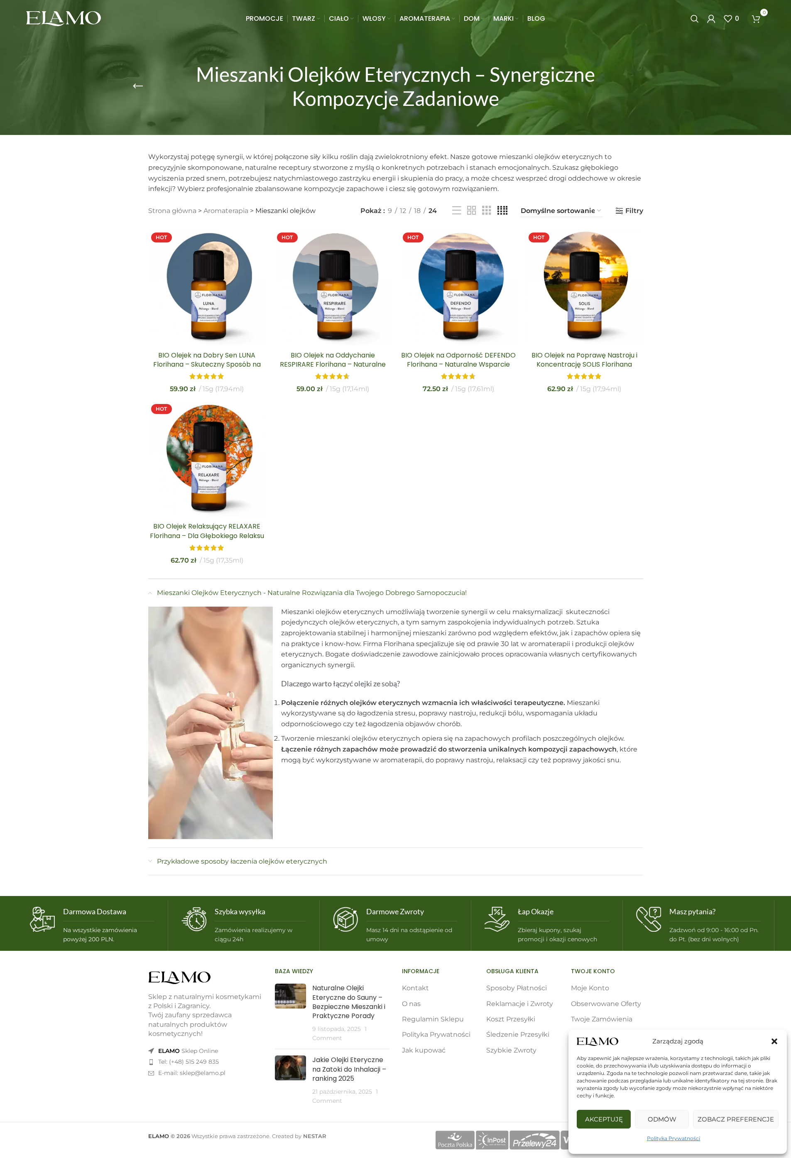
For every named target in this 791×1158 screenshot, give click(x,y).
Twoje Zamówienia (601, 1019)
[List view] (456, 211)
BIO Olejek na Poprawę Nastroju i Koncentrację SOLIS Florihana (584, 359)
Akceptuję (604, 1119)
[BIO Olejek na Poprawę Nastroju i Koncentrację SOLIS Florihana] (584, 288)
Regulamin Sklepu (433, 1019)
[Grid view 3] (486, 211)
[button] (774, 1041)
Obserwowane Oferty (606, 1004)
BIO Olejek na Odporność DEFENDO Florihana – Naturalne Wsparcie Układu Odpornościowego (458, 364)
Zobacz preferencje (736, 1119)
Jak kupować (424, 1050)
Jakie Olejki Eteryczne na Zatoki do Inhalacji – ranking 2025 (349, 1069)
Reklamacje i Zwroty (519, 1004)
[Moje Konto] (711, 18)
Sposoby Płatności (516, 988)
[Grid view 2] (471, 211)
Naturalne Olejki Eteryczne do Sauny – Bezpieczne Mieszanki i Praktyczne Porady (348, 1002)
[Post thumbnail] (290, 1013)
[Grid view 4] (502, 211)
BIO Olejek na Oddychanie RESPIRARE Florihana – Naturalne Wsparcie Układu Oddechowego (333, 364)
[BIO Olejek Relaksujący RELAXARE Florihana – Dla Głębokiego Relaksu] (207, 460)
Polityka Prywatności (673, 1138)
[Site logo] (63, 18)
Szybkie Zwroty (511, 1050)
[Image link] (179, 977)
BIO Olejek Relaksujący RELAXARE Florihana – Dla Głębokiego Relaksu (207, 530)
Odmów (662, 1119)
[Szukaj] (694, 18)
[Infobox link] (92, 925)
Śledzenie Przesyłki (517, 1034)
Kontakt (415, 988)
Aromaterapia (225, 211)
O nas (411, 1004)
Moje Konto (590, 988)
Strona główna (172, 211)
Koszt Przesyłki (510, 1019)
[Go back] (137, 86)
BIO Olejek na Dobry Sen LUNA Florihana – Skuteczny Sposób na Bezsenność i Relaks (207, 364)
